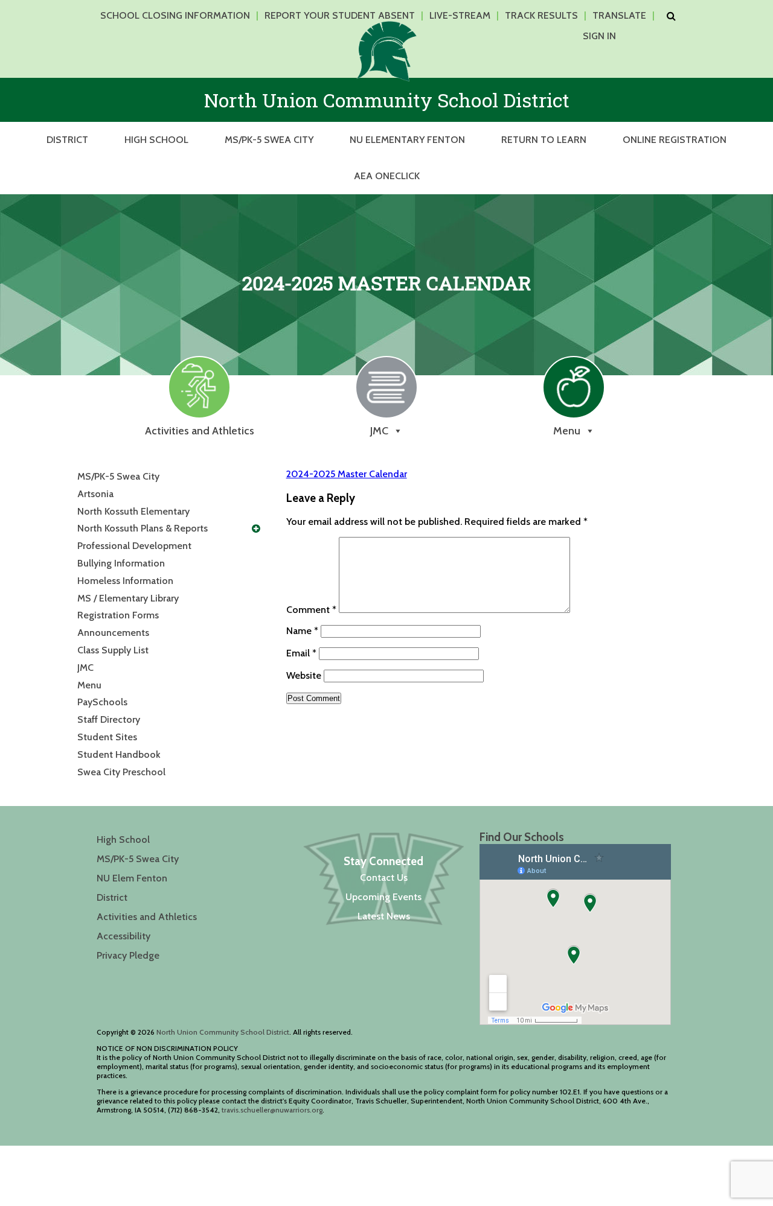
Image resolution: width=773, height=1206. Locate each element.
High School (156, 139)
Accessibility (123, 936)
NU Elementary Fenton (407, 139)
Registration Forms (118, 615)
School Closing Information (175, 15)
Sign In (599, 36)
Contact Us (384, 877)
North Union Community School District (222, 1031)
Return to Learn (543, 139)
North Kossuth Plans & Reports (142, 528)
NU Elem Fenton (132, 878)
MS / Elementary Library (128, 598)
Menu (89, 685)
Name (302, 630)
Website (303, 675)
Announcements (113, 632)
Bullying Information (121, 563)
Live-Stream (459, 15)
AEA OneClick (387, 176)
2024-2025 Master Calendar (346, 474)
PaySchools (102, 702)
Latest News (384, 916)
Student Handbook (119, 754)
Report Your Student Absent (340, 15)
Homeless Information (125, 580)
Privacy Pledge (128, 955)
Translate (619, 15)
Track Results (541, 15)
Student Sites (107, 737)
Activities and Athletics (147, 916)
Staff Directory (108, 719)
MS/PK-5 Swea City (269, 139)
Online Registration (674, 139)
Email (301, 653)
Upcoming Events (383, 897)
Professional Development (134, 545)
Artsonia (95, 494)
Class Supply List (113, 650)
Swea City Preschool (121, 772)
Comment (311, 609)
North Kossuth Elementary (133, 511)
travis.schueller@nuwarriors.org (272, 1109)
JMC (85, 667)
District (67, 139)
